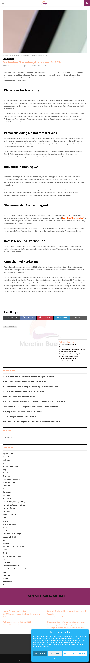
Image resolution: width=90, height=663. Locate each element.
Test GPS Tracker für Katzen (57, 617)
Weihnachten (7, 582)
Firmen (5, 489)
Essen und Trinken (9, 482)
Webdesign (7, 578)
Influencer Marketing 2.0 (68, 351)
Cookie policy (58, 659)
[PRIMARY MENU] (3, 3)
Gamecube (7, 492)
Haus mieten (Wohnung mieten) (14, 505)
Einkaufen (6, 476)
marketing (12, 326)
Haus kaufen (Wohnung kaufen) (14, 502)
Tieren (5, 559)
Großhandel (7, 498)
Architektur (7, 460)
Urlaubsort (6, 575)
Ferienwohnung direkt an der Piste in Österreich (20, 417)
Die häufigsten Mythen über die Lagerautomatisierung (66, 628)
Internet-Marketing (8, 58)
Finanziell (6, 486)
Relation (6, 543)
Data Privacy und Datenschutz (70, 356)
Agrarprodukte (8, 454)
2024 (5, 326)
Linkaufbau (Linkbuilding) (12, 534)
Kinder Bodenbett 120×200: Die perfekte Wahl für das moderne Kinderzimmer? (31, 407)
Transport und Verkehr (11, 566)
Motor (5, 540)
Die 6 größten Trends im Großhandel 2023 (17, 622)
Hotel (5, 518)
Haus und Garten (9, 508)
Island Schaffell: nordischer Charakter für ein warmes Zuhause (25, 382)
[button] (86, 632)
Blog (4, 470)
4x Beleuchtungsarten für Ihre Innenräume (17, 625)
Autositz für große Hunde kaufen (14, 611)
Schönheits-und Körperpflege (13, 546)
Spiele (5, 550)
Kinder (5, 527)
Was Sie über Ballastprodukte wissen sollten (19, 397)
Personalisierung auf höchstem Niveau (73, 349)
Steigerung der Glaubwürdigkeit (70, 354)
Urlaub (5, 572)
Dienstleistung (8, 473)
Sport (5, 553)
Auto (4, 463)
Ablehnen (55, 654)
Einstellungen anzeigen (75, 654)
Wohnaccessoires (9, 585)
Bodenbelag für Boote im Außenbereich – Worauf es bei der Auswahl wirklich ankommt (34, 402)
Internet (5, 521)
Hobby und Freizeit (9, 514)
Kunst (5, 530)
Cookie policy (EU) (29, 661)
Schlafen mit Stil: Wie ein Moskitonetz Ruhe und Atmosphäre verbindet (28, 377)
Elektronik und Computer (11, 479)
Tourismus (7, 562)
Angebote (6, 457)
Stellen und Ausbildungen (12, 556)
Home (20, 661)
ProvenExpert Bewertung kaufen (73, 218)
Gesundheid (7, 495)
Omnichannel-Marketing (68, 358)
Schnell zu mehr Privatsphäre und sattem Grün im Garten (23, 392)
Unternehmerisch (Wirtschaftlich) (15, 569)
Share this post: (68, 360)
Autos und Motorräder (11, 466)
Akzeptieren (40, 654)
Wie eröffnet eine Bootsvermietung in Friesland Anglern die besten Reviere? (30, 387)
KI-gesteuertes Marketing (68, 344)
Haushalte (6, 511)
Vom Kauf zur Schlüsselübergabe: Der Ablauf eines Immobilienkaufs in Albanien (31, 422)
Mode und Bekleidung (10, 537)
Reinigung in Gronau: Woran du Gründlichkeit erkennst (22, 412)
